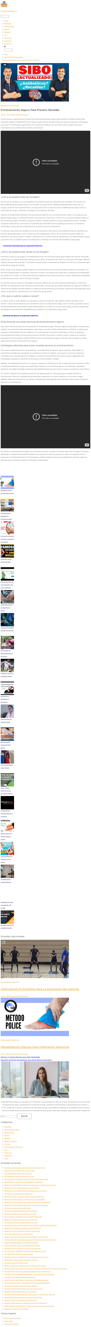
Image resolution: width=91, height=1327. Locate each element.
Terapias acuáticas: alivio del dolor (17, 1208)
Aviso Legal (8, 1321)
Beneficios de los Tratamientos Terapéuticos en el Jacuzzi (26, 1257)
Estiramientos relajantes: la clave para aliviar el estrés (25, 1251)
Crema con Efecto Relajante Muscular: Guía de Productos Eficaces (29, 1274)
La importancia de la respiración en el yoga (20, 1222)
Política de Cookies (11, 1324)
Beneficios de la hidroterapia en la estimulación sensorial (26, 1205)
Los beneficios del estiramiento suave (18, 1254)
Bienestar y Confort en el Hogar (16, 1309)
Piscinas (7, 1144)
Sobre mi (7, 41)
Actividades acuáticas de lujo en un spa (19, 1176)
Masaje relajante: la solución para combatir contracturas (26, 1237)
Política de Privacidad (12, 1318)
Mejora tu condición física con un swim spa (20, 1220)
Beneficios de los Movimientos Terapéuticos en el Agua (25, 1191)
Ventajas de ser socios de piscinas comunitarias (22, 1248)
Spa (5, 35)
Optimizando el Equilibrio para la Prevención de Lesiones (40, 989)
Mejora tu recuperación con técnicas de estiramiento (24, 1199)
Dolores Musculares (11, 1130)
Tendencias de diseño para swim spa (18, 1194)
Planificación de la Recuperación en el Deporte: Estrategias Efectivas (30, 1240)
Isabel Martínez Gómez (19, 115)
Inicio (6, 21)
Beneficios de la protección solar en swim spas (22, 1231)
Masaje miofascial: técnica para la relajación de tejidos (25, 1266)
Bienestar (8, 23)
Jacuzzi (6, 29)
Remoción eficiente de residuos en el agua (20, 1214)
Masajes (7, 32)
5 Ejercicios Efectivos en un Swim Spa (18, 1234)
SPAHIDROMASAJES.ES (9, 11)
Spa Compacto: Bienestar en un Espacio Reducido (23, 1217)
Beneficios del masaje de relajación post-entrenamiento (25, 1303)
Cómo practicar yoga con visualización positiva (22, 1245)
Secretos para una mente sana (16, 1263)
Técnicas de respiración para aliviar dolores (21, 1286)
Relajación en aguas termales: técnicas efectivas (22, 1228)
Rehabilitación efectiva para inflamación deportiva (35, 1047)
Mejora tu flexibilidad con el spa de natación (21, 1243)
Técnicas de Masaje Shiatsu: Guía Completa (20, 1211)
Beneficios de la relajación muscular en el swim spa (23, 1196)
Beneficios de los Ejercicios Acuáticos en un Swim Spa (24, 1168)
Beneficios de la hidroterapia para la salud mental (23, 1289)
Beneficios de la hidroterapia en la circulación (21, 1188)
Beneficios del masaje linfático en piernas (20, 1292)
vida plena (8, 1155)
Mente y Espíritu (10, 1141)
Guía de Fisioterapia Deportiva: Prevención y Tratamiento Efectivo (29, 1294)
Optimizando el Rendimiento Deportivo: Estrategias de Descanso (29, 1306)
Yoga (6, 1158)
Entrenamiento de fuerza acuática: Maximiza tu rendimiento (27, 1271)
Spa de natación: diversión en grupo (18, 1173)
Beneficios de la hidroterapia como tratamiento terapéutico (27, 1202)
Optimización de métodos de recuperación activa (23, 1297)
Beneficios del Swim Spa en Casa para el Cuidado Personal (26, 1280)
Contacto (7, 44)
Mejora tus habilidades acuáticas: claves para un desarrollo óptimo (30, 1185)
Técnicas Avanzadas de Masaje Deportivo (20, 1277)
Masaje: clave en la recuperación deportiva (20, 1300)
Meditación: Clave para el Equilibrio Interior (21, 1260)
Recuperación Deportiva (10, 105)
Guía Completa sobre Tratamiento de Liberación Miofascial (27, 1283)
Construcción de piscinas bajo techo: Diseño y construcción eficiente (30, 1225)
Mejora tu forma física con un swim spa (19, 1171)
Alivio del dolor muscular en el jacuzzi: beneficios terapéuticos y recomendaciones (35, 1268)
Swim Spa (8, 38)
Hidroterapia (9, 26)
